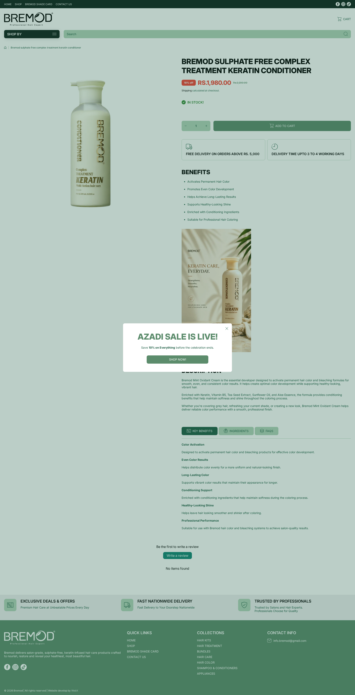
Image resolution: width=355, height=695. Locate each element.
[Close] (227, 328)
